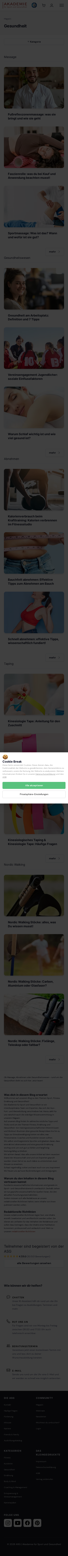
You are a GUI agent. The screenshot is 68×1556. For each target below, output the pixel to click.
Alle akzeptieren (34, 785)
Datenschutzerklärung (45, 774)
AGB (4, 777)
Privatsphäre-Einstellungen (34, 794)
